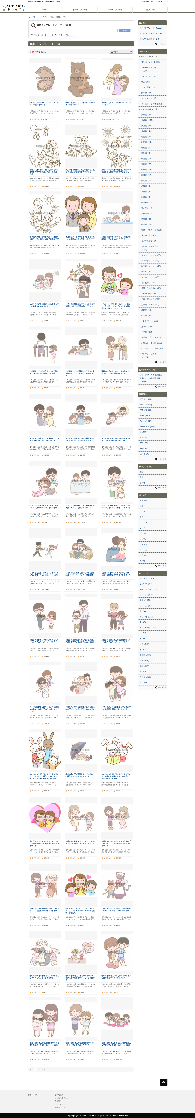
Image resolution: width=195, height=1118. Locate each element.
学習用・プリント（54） (151, 337)
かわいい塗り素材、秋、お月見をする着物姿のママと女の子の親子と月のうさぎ (44, 172)
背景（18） (146, 82)
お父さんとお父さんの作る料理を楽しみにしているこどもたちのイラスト (80, 439)
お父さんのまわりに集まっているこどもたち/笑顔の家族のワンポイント (116, 708)
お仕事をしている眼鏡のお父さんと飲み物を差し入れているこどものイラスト (80, 373)
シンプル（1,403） (147, 595)
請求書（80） (147, 115)
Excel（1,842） (146, 421)
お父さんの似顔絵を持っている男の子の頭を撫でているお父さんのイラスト (80, 641)
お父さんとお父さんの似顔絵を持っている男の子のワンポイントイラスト (116, 641)
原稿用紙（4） (147, 213)
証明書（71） (147, 180)
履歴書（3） (146, 191)
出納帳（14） (147, 142)
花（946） (144, 611)
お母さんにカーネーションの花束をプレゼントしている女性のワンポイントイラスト (116, 843)
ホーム (45, 10)
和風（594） (145, 661)
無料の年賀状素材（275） (150, 39)
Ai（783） (144, 432)
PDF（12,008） (146, 410)
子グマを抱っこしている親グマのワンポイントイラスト (80, 104)
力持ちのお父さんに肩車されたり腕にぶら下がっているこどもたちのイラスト (80, 709)
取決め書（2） (147, 202)
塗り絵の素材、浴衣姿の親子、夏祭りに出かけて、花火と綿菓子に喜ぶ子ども (44, 239)
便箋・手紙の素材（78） (151, 288)
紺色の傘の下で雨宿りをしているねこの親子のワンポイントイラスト (80, 775)
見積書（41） (147, 131)
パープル (143, 533)
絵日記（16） (147, 310)
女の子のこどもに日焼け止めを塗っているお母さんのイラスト (44, 305)
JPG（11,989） (146, 399)
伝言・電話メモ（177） (151, 299)
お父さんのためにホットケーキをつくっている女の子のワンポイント (116, 439)
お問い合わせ (60, 1107)
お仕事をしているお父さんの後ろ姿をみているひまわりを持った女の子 (44, 372)
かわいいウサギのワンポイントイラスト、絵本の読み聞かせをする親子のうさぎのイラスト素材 (116, 776)
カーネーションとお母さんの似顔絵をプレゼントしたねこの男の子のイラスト (116, 911)
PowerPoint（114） (148, 427)
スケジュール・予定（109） (149, 248)
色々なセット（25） (149, 98)
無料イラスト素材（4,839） (151, 33)
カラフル (143, 555)
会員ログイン (162, 1)
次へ (44, 1069)
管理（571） (145, 666)
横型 (141, 477)
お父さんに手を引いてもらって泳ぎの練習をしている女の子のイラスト (116, 238)
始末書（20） (147, 224)
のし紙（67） (147, 316)
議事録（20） (147, 219)
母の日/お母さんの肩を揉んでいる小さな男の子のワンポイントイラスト (116, 977)
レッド (142, 511)
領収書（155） (147, 120)
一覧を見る (162, 44)
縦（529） (144, 671)
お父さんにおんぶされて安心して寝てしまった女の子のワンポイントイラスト (116, 575)
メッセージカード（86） (151, 255)
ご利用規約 (59, 1095)
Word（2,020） (146, 416)
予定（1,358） (146, 600)
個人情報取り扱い (61, 1098)
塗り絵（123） (147, 327)
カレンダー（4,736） (150, 321)
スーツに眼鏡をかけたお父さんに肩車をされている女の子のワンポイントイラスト (44, 709)
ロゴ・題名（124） (149, 87)
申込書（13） (147, 169)
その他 (142, 483)
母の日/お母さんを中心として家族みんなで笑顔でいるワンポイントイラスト (116, 1044)
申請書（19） (147, 159)
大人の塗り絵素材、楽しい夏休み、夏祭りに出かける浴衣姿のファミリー (80, 171)
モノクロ (143, 500)
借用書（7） (146, 148)
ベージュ (143, 550)
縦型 (141, 472)
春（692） (144, 639)
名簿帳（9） (146, 186)
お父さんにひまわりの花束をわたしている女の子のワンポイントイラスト (44, 641)
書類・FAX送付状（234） (152, 230)
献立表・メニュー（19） (151, 266)
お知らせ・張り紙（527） (152, 343)
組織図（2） (146, 197)
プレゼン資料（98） (149, 294)
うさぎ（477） (146, 677)
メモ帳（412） (147, 332)
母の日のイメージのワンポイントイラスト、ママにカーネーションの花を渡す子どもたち (80, 911)
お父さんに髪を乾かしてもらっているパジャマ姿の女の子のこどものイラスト (44, 508)
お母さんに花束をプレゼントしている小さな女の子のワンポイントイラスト (80, 842)
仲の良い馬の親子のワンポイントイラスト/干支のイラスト (44, 104)
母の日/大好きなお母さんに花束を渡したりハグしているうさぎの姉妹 (44, 977)
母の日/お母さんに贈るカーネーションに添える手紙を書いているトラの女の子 (80, 978)
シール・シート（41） (150, 277)
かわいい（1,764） (147, 584)
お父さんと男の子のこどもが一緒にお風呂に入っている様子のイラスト (80, 507)
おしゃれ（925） (147, 617)
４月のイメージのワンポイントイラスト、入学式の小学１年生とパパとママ (80, 238)
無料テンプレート (80, 10)
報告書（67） (147, 137)
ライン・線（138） (149, 76)
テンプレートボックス (37, 17)
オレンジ (143, 544)
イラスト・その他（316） (152, 104)
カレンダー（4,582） (148, 578)
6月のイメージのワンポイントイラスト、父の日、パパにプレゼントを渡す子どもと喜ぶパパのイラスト (116, 306)
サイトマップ (60, 1104)
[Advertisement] (14, 100)
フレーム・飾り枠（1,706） (148, 69)
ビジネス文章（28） (149, 241)
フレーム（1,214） (147, 606)
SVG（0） (144, 438)
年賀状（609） (146, 655)
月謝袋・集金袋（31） (150, 305)
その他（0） (145, 454)
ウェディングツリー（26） (152, 348)
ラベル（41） (147, 272)
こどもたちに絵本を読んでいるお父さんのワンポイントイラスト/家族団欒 (80, 574)
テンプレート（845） (148, 628)
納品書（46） (147, 126)
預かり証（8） (147, 208)
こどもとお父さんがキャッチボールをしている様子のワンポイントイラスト (44, 574)
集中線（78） (147, 93)
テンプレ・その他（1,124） (148, 355)
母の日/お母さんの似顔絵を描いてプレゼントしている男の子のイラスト (80, 1044)
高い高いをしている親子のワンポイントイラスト (116, 104)
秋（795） (144, 633)
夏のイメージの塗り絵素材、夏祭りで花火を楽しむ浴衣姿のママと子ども (116, 171)
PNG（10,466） (146, 405)
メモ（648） (145, 644)
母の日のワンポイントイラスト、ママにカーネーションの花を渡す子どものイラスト (44, 843)
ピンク (142, 528)
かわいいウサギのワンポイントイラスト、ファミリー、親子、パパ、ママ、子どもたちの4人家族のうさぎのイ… (44, 776)
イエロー (143, 517)
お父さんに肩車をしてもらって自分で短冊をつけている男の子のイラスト (80, 305)
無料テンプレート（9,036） (151, 28)
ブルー (142, 506)
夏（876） (144, 622)
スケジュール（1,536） (149, 589)
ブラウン (143, 539)
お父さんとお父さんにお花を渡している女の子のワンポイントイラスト (44, 439)
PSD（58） (144, 449)
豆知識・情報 (150, 10)
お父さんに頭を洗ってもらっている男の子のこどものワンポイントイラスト (116, 507)
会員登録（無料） (148, 1)
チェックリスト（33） (150, 261)
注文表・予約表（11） (150, 235)
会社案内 (58, 1101)
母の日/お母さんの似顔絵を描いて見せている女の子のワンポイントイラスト (44, 1044)
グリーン (143, 522)
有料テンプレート (115, 10)
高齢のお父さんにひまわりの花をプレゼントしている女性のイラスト (116, 372)
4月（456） (144, 682)
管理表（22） (147, 164)
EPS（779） (145, 443)
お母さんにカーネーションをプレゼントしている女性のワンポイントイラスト (44, 911)
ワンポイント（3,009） (151, 62)
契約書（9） (146, 153)
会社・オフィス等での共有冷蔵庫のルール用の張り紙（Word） (152, 378)
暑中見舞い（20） (148, 283)
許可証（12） (147, 175)
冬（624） (144, 650)
